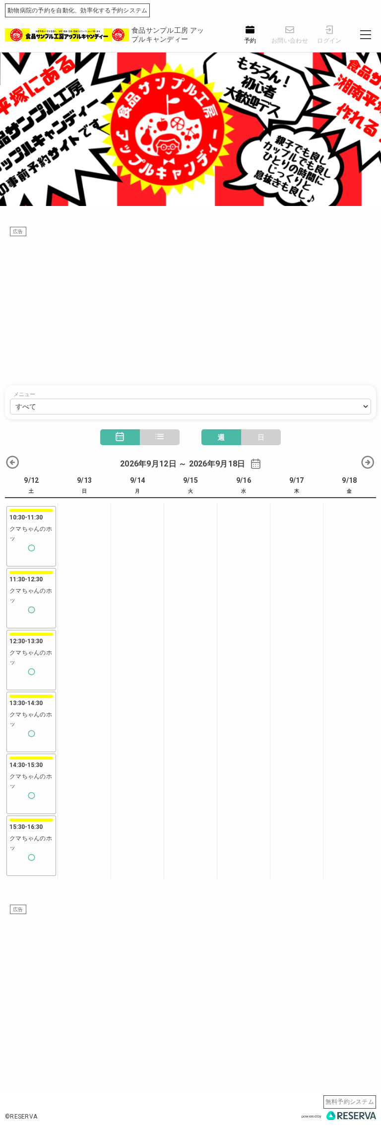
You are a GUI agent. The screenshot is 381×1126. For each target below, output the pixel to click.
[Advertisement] (190, 306)
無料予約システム (349, 1101)
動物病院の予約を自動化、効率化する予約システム (77, 10)
